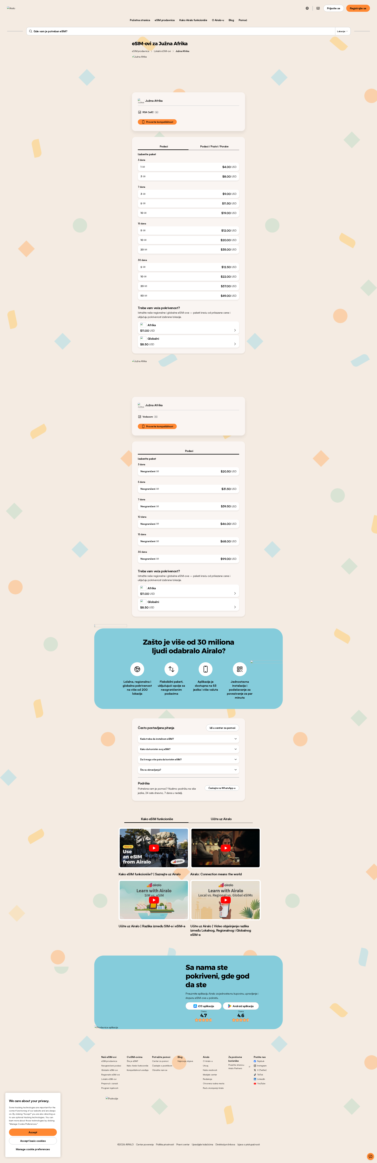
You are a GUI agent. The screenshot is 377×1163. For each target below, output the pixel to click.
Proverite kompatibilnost (159, 121)
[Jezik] (307, 8)
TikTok (260, 1074)
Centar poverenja (145, 1144)
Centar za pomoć (160, 1061)
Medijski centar (210, 1074)
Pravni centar (183, 1144)
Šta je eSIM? (132, 1061)
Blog (231, 20)
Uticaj (205, 1065)
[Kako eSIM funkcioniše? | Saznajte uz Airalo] (154, 848)
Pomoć (243, 20)
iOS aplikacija (206, 1006)
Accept (33, 1132)
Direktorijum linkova (225, 1144)
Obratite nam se (159, 1070)
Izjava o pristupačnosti (248, 1144)
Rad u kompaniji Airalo (213, 1088)
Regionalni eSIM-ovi (110, 1074)
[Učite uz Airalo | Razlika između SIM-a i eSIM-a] (154, 900)
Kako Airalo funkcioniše (193, 20)
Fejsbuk (260, 1061)
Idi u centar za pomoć (222, 727)
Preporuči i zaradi (109, 1083)
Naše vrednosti (210, 1070)
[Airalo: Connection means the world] (225, 848)
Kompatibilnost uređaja (137, 1070)
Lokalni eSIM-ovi (162, 51)
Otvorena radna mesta (213, 1083)
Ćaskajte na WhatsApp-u (221, 788)
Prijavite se (333, 8)
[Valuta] (318, 8)
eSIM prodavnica (165, 20)
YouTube (261, 1083)
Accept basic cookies (33, 1140)
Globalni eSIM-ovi (109, 1070)
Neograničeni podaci (111, 1065)
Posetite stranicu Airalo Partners (236, 1066)
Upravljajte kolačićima (202, 1144)
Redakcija (207, 1079)
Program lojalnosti (109, 1088)
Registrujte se (358, 8)
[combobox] (188, 31)
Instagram (262, 1065)
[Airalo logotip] (15, 8)
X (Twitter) (261, 1070)
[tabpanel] (188, 225)
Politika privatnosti (165, 1144)
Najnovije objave (185, 1061)
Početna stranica (140, 20)
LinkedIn (261, 1079)
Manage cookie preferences (33, 1149)
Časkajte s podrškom (162, 1065)
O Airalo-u (218, 20)
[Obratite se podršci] (370, 1156)
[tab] (163, 146)
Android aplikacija (243, 1006)
